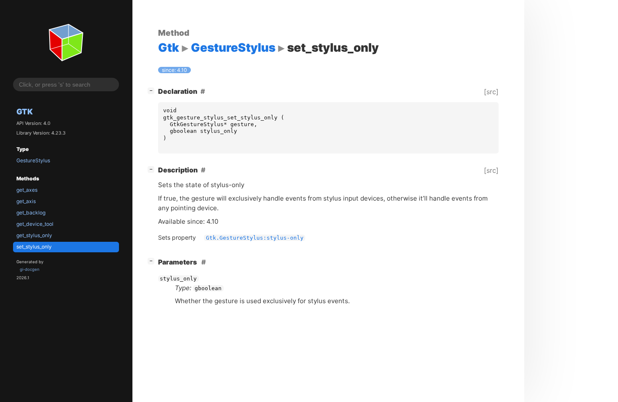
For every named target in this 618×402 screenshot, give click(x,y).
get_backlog (30, 212)
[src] (491, 91)
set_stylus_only (34, 246)
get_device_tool (34, 224)
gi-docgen (30, 269)
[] (153, 90)
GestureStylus (33, 160)
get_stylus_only (34, 235)
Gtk (24, 111)
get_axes (26, 190)
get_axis (26, 201)
